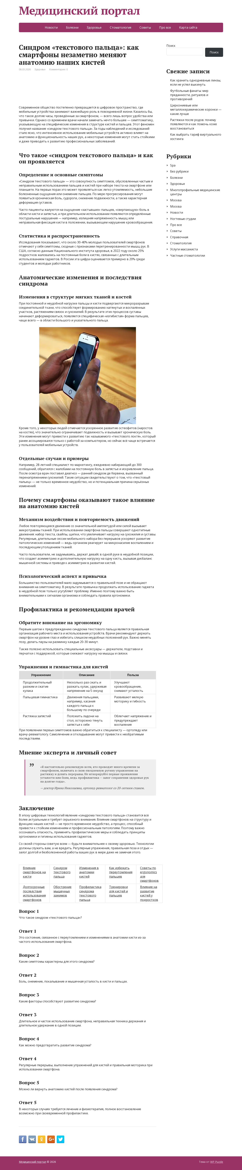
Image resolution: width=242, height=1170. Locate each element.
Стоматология (120, 27)
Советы (145, 27)
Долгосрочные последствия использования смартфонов (34, 893)
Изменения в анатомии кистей (89, 872)
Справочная (179, 237)
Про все (165, 27)
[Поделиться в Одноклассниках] (41, 1139)
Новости (51, 27)
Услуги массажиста (184, 249)
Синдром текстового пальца (62, 872)
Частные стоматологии (187, 255)
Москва (176, 200)
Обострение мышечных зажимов (62, 891)
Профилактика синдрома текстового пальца (90, 893)
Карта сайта (188, 27)
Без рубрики (179, 171)
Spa (172, 165)
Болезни (72, 27)
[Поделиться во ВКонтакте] (32, 1139)
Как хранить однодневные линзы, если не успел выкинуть (195, 82)
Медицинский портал (79, 10)
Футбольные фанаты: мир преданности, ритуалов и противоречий (189, 95)
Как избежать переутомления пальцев (120, 872)
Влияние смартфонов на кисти (34, 872)
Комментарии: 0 (58, 69)
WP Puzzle (216, 1162)
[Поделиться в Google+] (51, 1139)
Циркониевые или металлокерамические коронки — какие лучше (195, 109)
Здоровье (94, 27)
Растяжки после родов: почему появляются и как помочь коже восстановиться (193, 124)
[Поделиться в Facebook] (22, 1139)
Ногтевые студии (183, 219)
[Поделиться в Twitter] (60, 1139)
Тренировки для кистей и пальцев (118, 891)
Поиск (170, 46)
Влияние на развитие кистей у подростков (149, 893)
